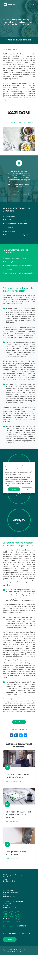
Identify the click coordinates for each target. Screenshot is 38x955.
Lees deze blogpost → (13, 821)
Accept (14, 489)
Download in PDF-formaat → (19, 40)
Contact (10, 939)
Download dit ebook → (13, 859)
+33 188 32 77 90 (11, 908)
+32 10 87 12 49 (21, 926)
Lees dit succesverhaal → (14, 781)
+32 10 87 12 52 (10, 897)
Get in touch (19, 722)
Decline (27, 489)
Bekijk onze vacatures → (11, 921)
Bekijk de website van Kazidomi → (23, 123)
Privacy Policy (20, 951)
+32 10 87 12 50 (10, 881)
